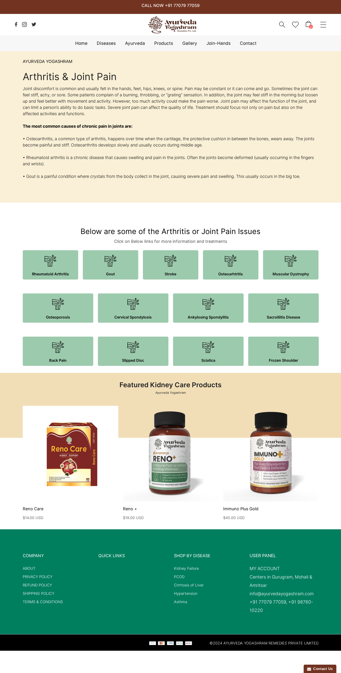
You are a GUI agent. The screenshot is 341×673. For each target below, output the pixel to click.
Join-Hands (218, 43)
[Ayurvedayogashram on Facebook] (16, 24)
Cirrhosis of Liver (189, 585)
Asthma (180, 601)
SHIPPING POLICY (38, 593)
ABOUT (29, 568)
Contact (248, 43)
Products (163, 43)
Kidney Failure (186, 568)
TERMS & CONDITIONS (43, 601)
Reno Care (33, 508)
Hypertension (185, 593)
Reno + (130, 508)
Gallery (189, 43)
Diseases (106, 43)
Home (81, 43)
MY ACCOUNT (265, 569)
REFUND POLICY (37, 585)
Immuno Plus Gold (240, 508)
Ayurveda (135, 43)
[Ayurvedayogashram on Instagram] (24, 24)
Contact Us (322, 669)
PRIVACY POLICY (37, 576)
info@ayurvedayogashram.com (282, 594)
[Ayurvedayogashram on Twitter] (34, 24)
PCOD (179, 576)
